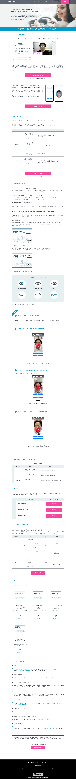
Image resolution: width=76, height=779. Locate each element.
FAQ (58, 1)
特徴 (34, 1)
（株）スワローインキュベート (29, 768)
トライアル (40, 1)
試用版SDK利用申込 (38, 173)
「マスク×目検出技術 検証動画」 (20, 704)
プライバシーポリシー (39, 768)
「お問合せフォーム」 (52, 728)
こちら (45, 78)
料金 (46, 1)
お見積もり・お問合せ (38, 572)
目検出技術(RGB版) (11, 1)
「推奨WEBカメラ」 (41, 719)
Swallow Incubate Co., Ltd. (36, 777)
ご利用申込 (54, 503)
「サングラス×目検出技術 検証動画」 (42, 695)
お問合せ (53, 768)
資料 (52, 1)
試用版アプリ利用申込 (38, 75)
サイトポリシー (47, 768)
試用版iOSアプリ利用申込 (38, 106)
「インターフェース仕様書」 (25, 670)
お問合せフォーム (38, 747)
